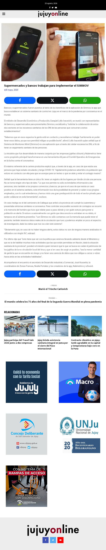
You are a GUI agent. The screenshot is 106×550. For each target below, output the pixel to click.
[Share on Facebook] (20, 100)
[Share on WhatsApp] (85, 100)
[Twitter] (53, 540)
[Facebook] (46, 540)
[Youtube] (60, 540)
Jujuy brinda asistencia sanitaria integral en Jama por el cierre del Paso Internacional (53, 344)
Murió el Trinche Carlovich (53, 289)
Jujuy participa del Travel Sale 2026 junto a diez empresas (19, 341)
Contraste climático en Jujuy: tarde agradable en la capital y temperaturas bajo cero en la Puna (85, 344)
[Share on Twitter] (52, 100)
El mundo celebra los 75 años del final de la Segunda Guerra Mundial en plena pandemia (53, 302)
